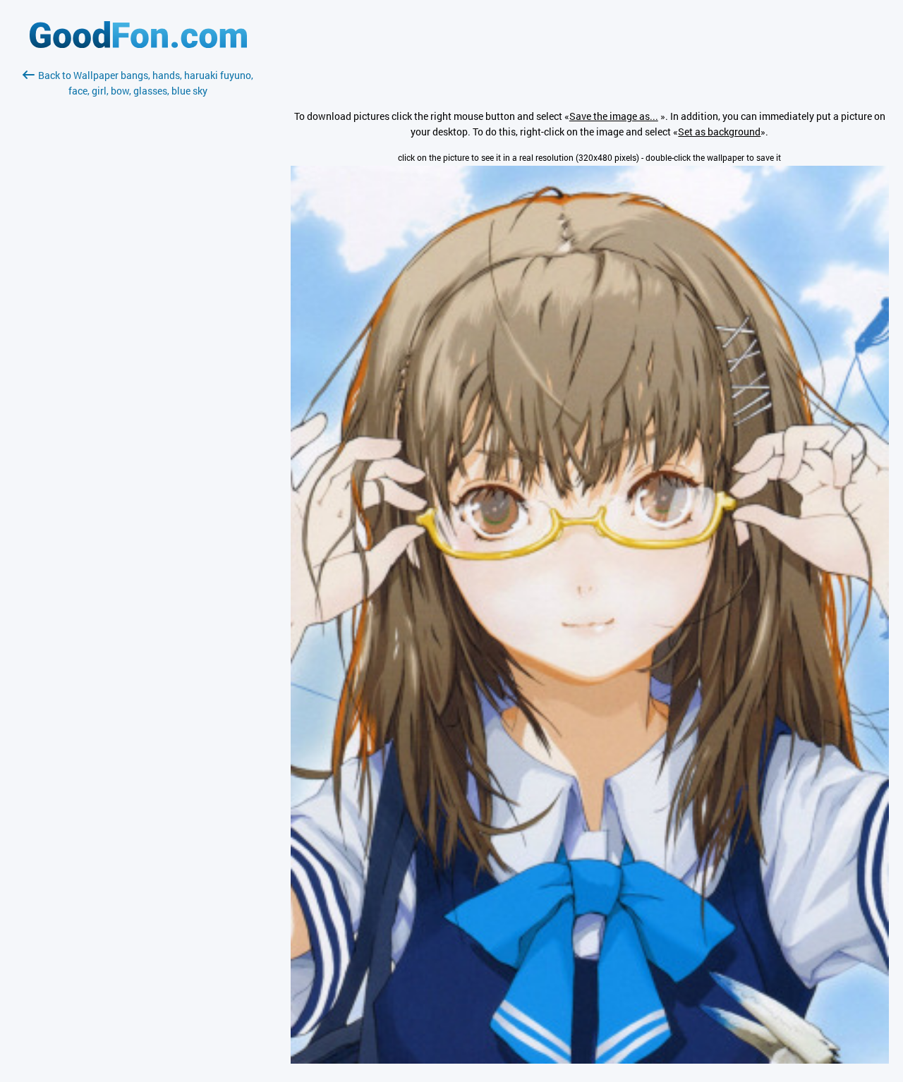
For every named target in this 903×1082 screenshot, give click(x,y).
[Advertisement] (138, 266)
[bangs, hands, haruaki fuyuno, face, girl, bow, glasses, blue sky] (590, 1059)
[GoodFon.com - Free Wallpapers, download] (138, 44)
